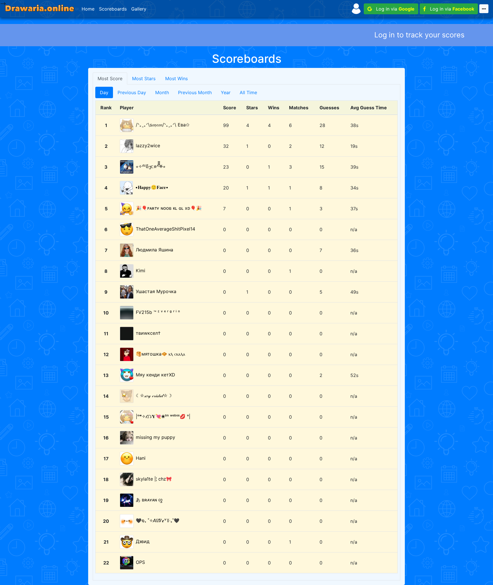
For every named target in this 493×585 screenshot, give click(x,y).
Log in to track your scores (419, 35)
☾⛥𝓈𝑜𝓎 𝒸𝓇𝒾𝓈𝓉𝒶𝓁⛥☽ (154, 395)
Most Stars (143, 78)
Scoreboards (113, 9)
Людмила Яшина (154, 250)
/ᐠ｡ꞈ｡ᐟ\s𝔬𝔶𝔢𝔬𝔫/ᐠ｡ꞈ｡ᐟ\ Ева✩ (162, 125)
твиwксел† (148, 333)
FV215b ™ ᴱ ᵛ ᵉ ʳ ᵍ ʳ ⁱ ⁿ (158, 312)
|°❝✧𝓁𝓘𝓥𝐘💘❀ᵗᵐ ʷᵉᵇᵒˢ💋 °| (163, 416)
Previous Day (132, 92)
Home (88, 9)
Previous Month (195, 92)
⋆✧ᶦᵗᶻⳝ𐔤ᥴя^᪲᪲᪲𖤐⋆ (150, 166)
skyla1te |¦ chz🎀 (154, 479)
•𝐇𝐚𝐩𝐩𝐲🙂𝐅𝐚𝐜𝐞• (151, 187)
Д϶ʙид (142, 541)
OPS (140, 562)
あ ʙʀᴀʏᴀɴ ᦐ (149, 500)
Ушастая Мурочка (156, 291)
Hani (141, 458)
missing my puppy (155, 437)
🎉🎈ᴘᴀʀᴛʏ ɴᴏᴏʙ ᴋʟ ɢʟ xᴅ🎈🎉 (169, 208)
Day (104, 92)
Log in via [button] (393, 9)
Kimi (140, 270)
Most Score (110, 78)
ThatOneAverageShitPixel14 (165, 229)
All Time (248, 92)
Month (162, 92)
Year (226, 92)
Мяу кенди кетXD (155, 375)
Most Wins (176, 78)
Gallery (138, 9)
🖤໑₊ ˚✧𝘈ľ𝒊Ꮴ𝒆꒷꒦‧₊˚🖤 (157, 520)
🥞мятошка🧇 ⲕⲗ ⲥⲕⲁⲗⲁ (160, 354)
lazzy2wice (148, 145)
